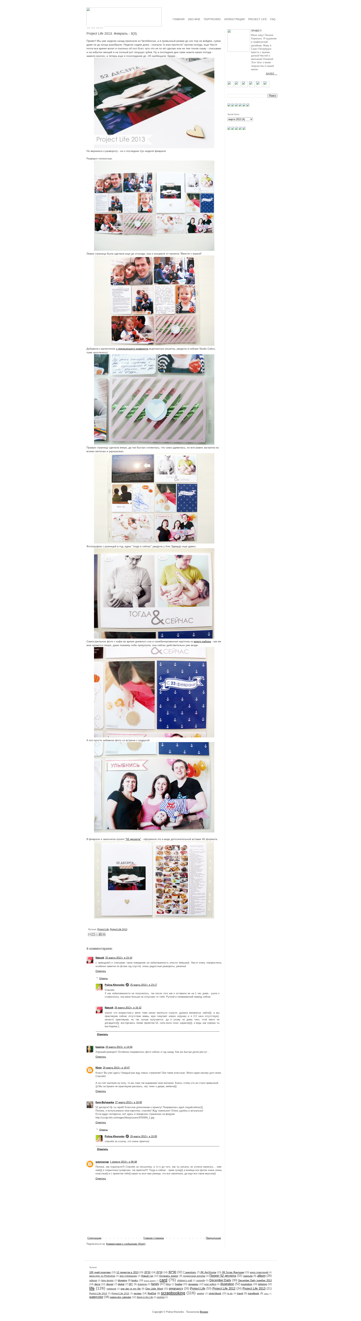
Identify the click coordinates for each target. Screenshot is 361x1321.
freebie (178, 1284)
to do (230, 1293)
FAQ (272, 19)
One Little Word (154, 1288)
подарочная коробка (194, 1276)
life (92, 1288)
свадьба (248, 1276)
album (261, 1275)
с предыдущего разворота (132, 348)
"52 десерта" (133, 839)
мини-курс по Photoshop (102, 1276)
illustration (227, 1284)
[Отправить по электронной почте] (90, 934)
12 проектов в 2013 (127, 1272)
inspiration (246, 1284)
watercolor (96, 1297)
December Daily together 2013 (255, 1280)
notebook (111, 1288)
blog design (107, 1280)
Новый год (147, 1276)
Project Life (103, 929)
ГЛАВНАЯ (178, 19)
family (155, 1284)
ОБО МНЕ (194, 19)
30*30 (172, 1272)
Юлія (99, 1067)
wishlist (161, 1297)
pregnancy (176, 1288)
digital (121, 1284)
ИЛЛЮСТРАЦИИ (234, 19)
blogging (122, 1280)
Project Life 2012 (223, 1288)
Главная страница (153, 1238)
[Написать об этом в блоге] (93, 934)
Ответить (101, 971)
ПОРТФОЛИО (212, 19)
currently (200, 1280)
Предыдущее (213, 1238)
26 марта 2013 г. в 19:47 (116, 1067)
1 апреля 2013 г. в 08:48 (123, 1161)
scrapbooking (173, 1293)
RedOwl (152, 1293)
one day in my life (131, 1288)
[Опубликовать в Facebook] (100, 934)
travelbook (253, 1293)
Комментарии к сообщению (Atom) (125, 1243)
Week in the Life (145, 1297)
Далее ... (271, 73)
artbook (93, 1280)
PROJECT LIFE (257, 19)
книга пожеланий (259, 1272)
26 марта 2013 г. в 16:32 (128, 1007)
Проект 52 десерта (222, 1275)
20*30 (159, 1272)
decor (97, 1284)
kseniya (100, 1047)
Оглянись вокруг (168, 1276)
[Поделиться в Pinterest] (104, 934)
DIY (131, 1284)
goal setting (210, 1284)
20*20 (147, 1272)
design (109, 1284)
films (168, 1284)
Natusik (100, 957)
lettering (262, 1284)
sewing (200, 1293)
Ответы (103, 978)
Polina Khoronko (114, 984)
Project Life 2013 (118, 929)
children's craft (184, 1280)
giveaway (193, 1284)
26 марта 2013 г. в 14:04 (118, 1047)
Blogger (204, 1311)
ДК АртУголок (208, 1272)
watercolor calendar (120, 1297)
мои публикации (128, 1276)
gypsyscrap (102, 1161)
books (134, 1280)
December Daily (220, 1280)
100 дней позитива (100, 1272)
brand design (150, 1281)
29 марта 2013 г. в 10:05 (143, 1136)
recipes (138, 1293)
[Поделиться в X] (97, 934)
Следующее (94, 1238)
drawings (142, 1284)
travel (240, 1293)
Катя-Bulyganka (105, 1102)
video (266, 1294)
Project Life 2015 (120, 1293)
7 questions (189, 1272)
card (163, 1280)
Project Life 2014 (98, 1293)
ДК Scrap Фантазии (233, 1272)
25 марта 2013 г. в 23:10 (118, 957)
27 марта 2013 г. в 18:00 (128, 1102)
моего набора (202, 641)
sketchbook (215, 1293)
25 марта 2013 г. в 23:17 (143, 984)
